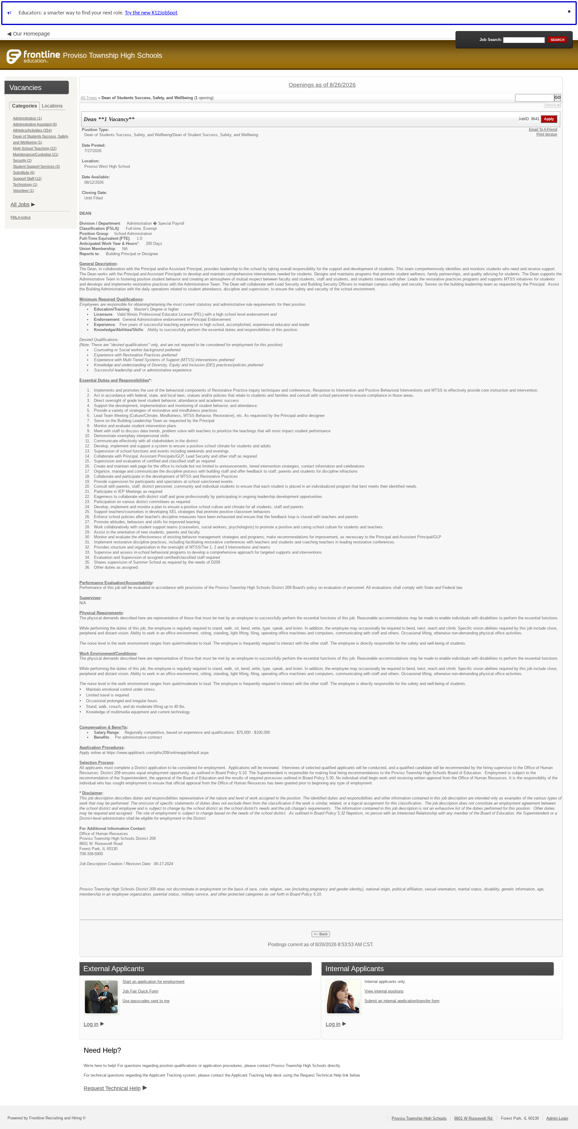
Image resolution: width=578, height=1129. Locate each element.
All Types (89, 97)
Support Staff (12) (27, 179)
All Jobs (20, 205)
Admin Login (557, 1118)
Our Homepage (31, 34)
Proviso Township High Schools (419, 1118)
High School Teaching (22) (35, 148)
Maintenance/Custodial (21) (35, 154)
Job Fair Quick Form (140, 991)
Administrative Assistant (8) (35, 124)
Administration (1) (27, 118)
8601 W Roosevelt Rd (473, 1118)
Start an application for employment (154, 981)
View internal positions (384, 991)
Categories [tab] (24, 105)
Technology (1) (25, 185)
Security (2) (22, 160)
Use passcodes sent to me (146, 1001)
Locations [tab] (52, 105)
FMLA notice (21, 217)
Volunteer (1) (23, 191)
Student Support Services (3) (36, 166)
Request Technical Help (112, 1088)
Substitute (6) (24, 172)
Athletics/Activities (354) (32, 130)
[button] (570, 13)
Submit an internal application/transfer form (402, 1001)
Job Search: (491, 39)
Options (550, 105)
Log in (91, 1024)
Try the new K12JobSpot (151, 13)
